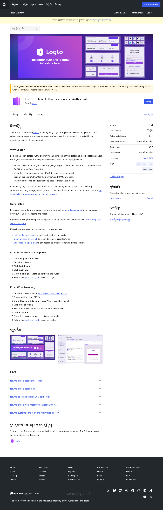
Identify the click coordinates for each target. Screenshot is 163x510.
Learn (70, 468)
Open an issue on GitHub (25, 239)
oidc (150, 164)
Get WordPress (151, 4)
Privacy (13, 480)
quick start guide (32, 277)
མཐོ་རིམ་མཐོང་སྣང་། (117, 176)
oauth (144, 164)
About (12, 468)
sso (150, 169)
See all (150, 198)
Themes (42, 472)
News (12, 472)
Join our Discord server (25, 235)
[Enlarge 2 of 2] (99, 338)
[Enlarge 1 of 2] (52, 338)
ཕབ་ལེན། (148, 101)
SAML (145, 169)
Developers (73, 476)
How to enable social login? (23, 389)
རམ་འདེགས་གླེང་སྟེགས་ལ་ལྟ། (120, 220)
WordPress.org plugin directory (52, 293)
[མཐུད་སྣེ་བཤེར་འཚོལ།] (37, 28)
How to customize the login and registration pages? (34, 413)
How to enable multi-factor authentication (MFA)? (33, 405)
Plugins (42, 476)
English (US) (148, 158)
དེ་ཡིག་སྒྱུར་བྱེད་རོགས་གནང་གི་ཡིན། (100, 20)
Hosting (13, 476)
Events (100, 472)
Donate (101, 476)
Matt (129, 472)
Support (71, 472)
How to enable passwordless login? (27, 381)
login (138, 164)
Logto (36, 132)
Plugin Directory (17, 13)
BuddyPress (132, 480)
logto (34, 103)
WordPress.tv (75, 480)
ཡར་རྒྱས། (41, 114)
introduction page (73, 210)
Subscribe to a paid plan (25, 242)
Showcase (43, 468)
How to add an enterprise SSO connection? (30, 397)
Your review (115, 198)
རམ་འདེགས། (148, 114)
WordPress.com (134, 468)
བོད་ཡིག (37, 494)
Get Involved (102, 468)
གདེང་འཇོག (28, 114)
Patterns (42, 480)
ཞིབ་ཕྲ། (15, 114)
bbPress (130, 476)
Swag (100, 480)
